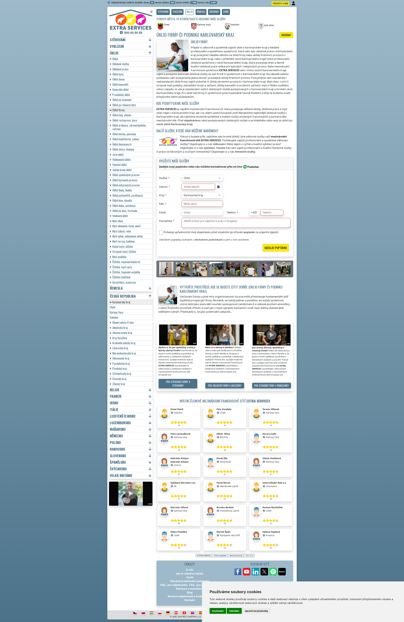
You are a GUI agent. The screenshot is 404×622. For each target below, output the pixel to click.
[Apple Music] (282, 571)
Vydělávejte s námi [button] (280, 3)
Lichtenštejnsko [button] (122, 416)
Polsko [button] (115, 442)
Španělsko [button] (118, 462)
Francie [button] (116, 396)
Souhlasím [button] (218, 611)
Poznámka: (165, 221)
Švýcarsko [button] (118, 468)
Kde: (161, 203)
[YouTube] (246, 571)
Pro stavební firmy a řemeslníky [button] (271, 385)
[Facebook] (238, 571)
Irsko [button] (114, 402)
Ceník (189, 577)
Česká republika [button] (123, 296)
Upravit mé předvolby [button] (256, 611)
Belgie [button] (114, 389)
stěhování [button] (117, 39)
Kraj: (161, 195)
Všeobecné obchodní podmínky (189, 581)
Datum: (163, 186)
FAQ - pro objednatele (173, 585)
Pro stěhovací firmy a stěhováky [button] (178, 383)
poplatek (249, 232)
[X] (264, 571)
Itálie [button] (114, 409)
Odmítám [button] (234, 611)
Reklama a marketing (189, 588)
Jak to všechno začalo (189, 573)
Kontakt (189, 600)
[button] (163, 12)
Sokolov (114, 317)
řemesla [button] (116, 288)
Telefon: (231, 212)
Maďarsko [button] (118, 429)
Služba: (163, 178)
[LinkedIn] (255, 571)
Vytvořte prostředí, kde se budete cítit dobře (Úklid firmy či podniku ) (231, 289)
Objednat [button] (286, 35)
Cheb (112, 307)
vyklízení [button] (117, 46)
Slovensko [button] (118, 455)
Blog (190, 592)
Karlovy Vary (116, 312)
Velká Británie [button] (121, 475)
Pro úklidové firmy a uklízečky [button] (224, 385)
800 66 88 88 (133, 32)
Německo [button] (116, 435)
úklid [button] (114, 53)
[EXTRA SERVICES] (131, 19)
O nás (189, 569)
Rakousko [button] (117, 449)
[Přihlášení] (294, 3)
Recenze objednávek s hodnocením (190, 596)
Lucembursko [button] (120, 422)
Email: (162, 212)
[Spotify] (273, 571)
